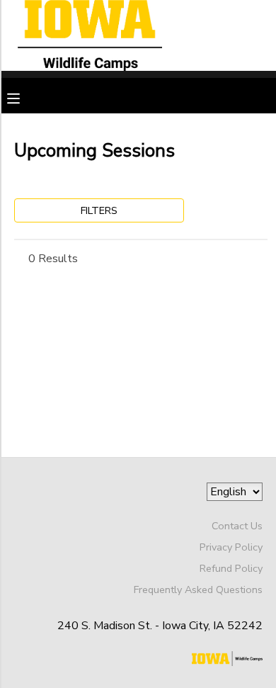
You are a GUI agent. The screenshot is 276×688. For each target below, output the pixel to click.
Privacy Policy (231, 547)
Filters (99, 210)
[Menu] (24, 97)
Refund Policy (231, 568)
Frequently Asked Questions (198, 589)
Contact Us (237, 526)
